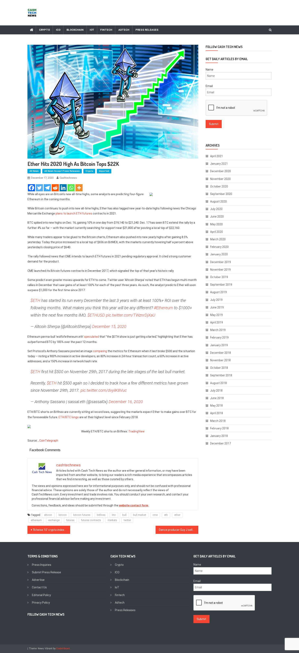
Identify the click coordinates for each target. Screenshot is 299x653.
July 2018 (216, 390)
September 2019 (221, 284)
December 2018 (220, 352)
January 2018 (219, 436)
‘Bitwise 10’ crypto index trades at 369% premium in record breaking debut (51, 529)
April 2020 (216, 231)
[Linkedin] (63, 187)
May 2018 (216, 405)
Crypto (44, 29)
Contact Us (39, 587)
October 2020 (219, 186)
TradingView (136, 431)
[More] (79, 187)
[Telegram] (47, 187)
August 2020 (218, 201)
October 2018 (219, 367)
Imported (104, 171)
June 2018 (217, 398)
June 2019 (217, 307)
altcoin (48, 514)
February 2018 (219, 428)
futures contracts (91, 520)
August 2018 (218, 383)
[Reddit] (55, 187)
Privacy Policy (41, 602)
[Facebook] (31, 187)
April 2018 (216, 413)
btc (114, 514)
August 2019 (218, 292)
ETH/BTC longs (69, 417)
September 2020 (221, 194)
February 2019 (219, 337)
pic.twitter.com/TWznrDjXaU (130, 315)
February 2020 (219, 246)
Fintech (106, 29)
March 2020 (218, 239)
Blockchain (75, 29)
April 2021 (216, 156)
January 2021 (219, 163)
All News (34, 171)
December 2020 (220, 171)
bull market (139, 514)
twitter (127, 520)
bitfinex (101, 514)
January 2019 (219, 345)
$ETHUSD (96, 315)
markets (112, 520)
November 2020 (220, 179)
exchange (54, 520)
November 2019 (220, 269)
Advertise (38, 579)
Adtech (123, 29)
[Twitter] (39, 187)
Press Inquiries (41, 564)
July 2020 (216, 209)
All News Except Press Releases (62, 171)
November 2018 (220, 360)
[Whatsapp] (71, 187)
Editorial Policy (41, 595)
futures (70, 520)
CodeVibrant (63, 648)
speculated (91, 336)
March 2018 (218, 420)
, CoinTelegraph (48, 440)
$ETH (35, 300)
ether (177, 514)
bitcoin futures (81, 514)
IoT (92, 29)
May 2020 (216, 224)
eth (166, 514)
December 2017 (220, 443)
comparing (100, 351)
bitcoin (63, 514)
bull (124, 514)
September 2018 (221, 375)
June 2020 (217, 216)
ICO (58, 29)
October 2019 (219, 277)
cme (155, 514)
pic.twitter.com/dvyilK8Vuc (104, 390)
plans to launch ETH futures (73, 213)
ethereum (36, 520)
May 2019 (216, 315)
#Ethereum (163, 307)
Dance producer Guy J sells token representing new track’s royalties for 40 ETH (178, 529)
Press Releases (146, 29)
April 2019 (216, 322)
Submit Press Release (46, 572)
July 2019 (216, 299)
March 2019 (218, 330)
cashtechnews (68, 177)
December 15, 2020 (109, 326)
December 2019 (220, 262)
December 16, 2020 (126, 401)
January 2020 (219, 254)
